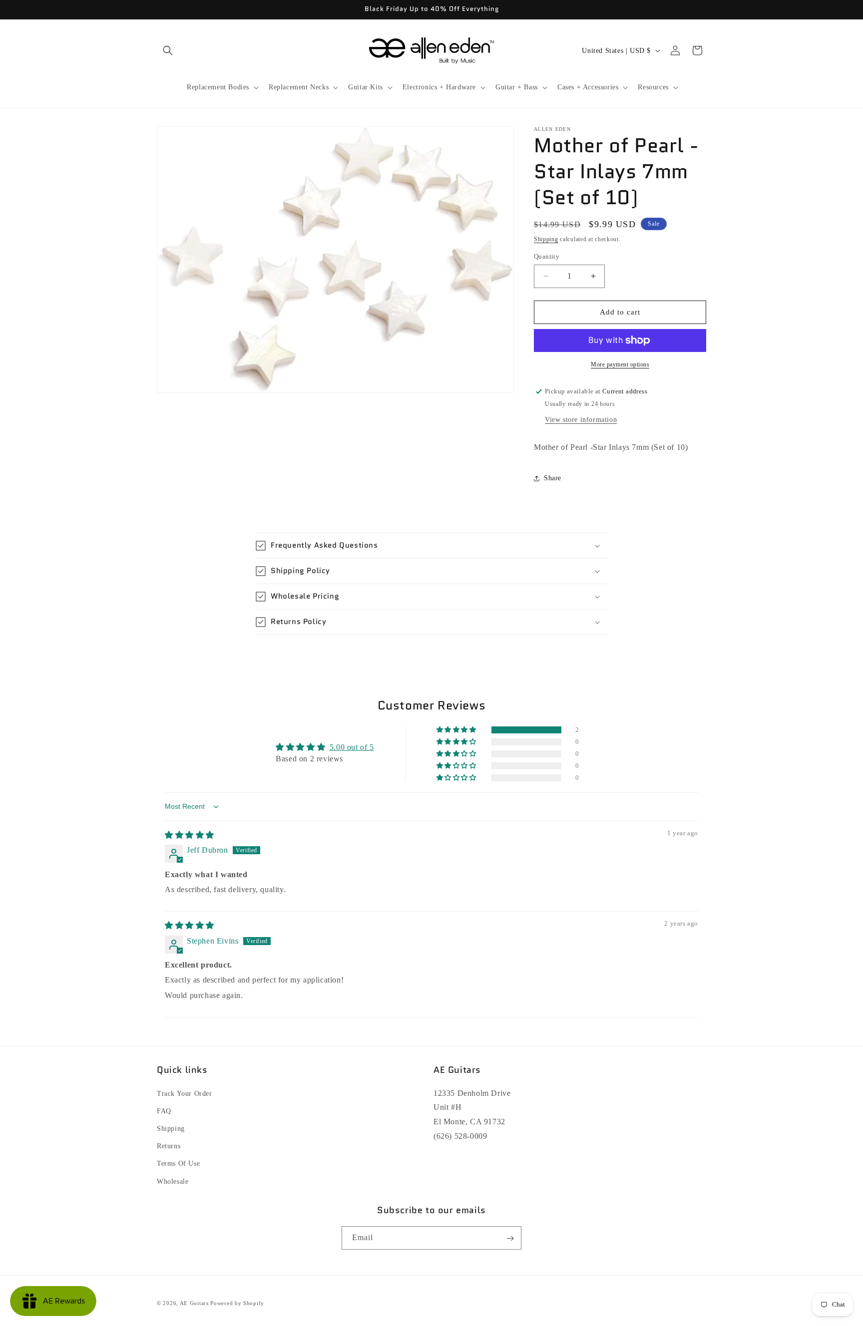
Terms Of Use (178, 1163)
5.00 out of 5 (352, 747)
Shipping (546, 239)
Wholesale (172, 1181)
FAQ (164, 1110)
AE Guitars (194, 1303)
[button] (168, 50)
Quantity (546, 256)
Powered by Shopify (237, 1303)
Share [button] (552, 478)
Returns (168, 1146)
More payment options (620, 364)
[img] (189, 835)
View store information (581, 419)
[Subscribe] (510, 1238)
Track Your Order (184, 1093)
